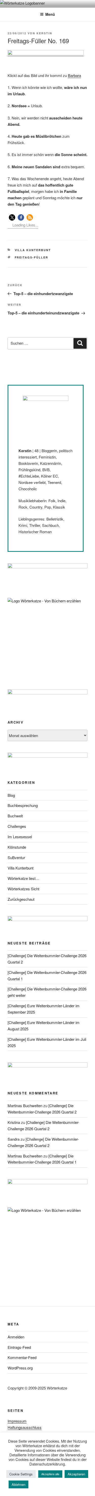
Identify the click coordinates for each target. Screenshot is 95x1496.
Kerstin (44, 33)
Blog (11, 795)
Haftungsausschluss (25, 1427)
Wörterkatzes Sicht (23, 888)
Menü (50, 14)
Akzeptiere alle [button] (50, 1474)
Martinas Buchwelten (25, 1105)
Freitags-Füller (31, 257)
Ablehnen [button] (18, 1484)
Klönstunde (17, 847)
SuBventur (16, 857)
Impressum (17, 1421)
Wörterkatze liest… (23, 878)
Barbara (74, 75)
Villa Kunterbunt (33, 250)
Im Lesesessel (20, 836)
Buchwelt (15, 815)
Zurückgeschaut (21, 899)
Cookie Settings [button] (21, 1474)
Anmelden (16, 1336)
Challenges (17, 826)
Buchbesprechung (23, 805)
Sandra (14, 1139)
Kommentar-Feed (22, 1357)
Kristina (14, 1122)
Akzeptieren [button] (76, 1474)
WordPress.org (20, 1367)
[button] (12, 217)
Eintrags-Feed (19, 1347)
